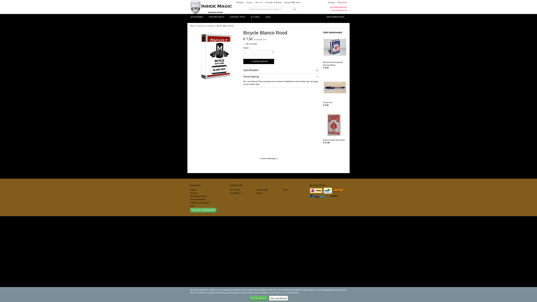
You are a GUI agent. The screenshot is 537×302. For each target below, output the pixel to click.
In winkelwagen (260, 61)
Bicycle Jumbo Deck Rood (334, 140)
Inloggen (331, 2)
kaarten (211, 25)
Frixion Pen (327, 103)
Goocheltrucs (216, 17)
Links (192, 206)
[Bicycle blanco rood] (215, 55)
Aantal (246, 48)
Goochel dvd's (237, 17)
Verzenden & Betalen (273, 2)
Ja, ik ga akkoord (258, 298)
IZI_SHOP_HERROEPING (203, 210)
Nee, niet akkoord (278, 298)
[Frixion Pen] (335, 87)
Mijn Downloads (335, 17)
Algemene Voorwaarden (199, 203)
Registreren (342, 2)
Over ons (258, 2)
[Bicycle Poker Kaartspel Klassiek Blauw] (335, 47)
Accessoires (196, 17)
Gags (267, 17)
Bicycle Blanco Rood (225, 25)
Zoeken (294, 9)
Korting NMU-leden (292, 2)
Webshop (240, 2)
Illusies (255, 17)
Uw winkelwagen (338, 7)
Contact (249, 2)
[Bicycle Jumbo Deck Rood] (335, 124)
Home (192, 25)
